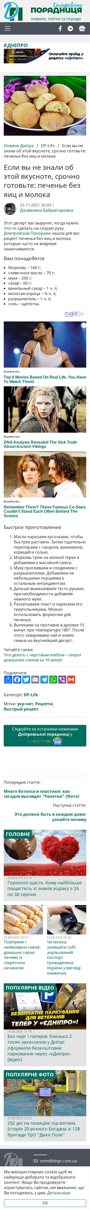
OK (45, 1203)
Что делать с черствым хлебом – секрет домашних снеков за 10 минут (43, 657)
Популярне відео (30, 988)
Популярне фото (30, 1074)
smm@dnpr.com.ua (58, 1161)
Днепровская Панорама (27, 233)
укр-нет (25, 703)
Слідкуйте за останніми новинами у (45, 735)
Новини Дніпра (19, 145)
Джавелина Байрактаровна (46, 210)
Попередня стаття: (41, 789)
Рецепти (44, 703)
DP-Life (47, 145)
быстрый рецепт (21, 709)
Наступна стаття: (50, 812)
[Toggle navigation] (7, 28)
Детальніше (58, 1193)
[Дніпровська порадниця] (17, 1163)
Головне (18, 834)
